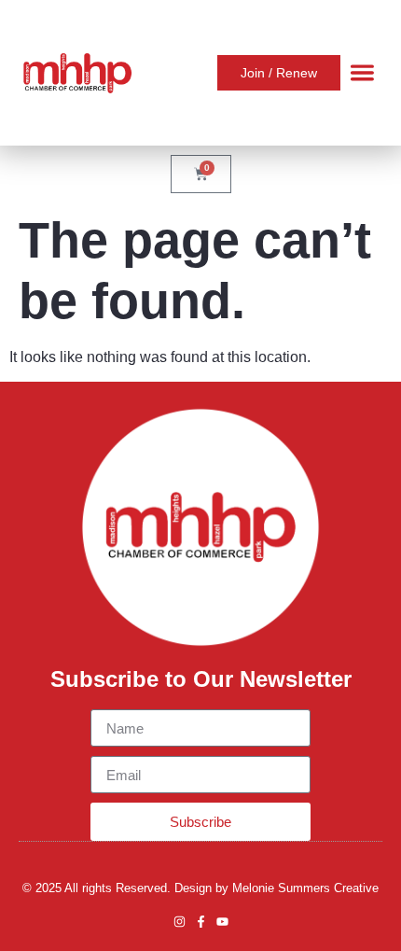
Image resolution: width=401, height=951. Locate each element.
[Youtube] (222, 922)
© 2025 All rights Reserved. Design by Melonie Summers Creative (200, 888)
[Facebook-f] (201, 922)
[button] (362, 73)
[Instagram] (179, 922)
